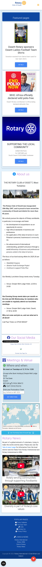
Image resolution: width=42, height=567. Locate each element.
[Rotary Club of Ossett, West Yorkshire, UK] (21, 349)
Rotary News (21, 547)
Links (22, 527)
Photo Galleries (22, 522)
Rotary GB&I (21, 542)
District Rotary (21, 544)
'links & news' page (9, 447)
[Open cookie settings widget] (3, 563)
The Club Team (22, 525)
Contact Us (21, 529)
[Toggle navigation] (38, 5)
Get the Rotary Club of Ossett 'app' (21, 433)
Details (21, 65)
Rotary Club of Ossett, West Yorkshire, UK (21, 344)
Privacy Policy (22, 531)
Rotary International (21, 540)
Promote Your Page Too (21, 353)
